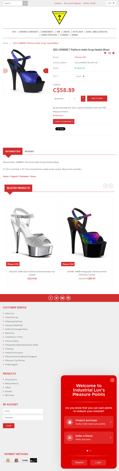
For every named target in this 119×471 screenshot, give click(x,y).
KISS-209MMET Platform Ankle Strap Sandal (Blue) (36, 43)
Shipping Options (13, 321)
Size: (56, 76)
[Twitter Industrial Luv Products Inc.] (56, 298)
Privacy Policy (12, 341)
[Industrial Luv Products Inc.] (59, 17)
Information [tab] (12, 151)
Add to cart (97, 98)
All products (11, 379)
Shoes (33, 176)
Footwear (24, 176)
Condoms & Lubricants (28, 31)
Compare (58, 3)
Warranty (9, 333)
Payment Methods (14, 325)
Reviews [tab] (29, 151)
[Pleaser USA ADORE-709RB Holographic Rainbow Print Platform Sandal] (87, 232)
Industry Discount (14, 352)
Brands (75, 34)
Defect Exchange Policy (16, 329)
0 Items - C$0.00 (89, 3)
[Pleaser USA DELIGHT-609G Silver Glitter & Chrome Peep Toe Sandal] (32, 232)
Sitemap (9, 348)
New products (12, 383)
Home (5, 43)
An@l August (11, 364)
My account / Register (72, 3)
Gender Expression (49, 34)
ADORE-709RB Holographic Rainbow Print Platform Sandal (87, 273)
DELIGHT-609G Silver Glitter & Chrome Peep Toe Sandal (32, 273)
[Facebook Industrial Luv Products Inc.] (50, 298)
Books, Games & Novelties (96, 31)
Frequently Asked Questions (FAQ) (21, 344)
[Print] (113, 53)
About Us (9, 313)
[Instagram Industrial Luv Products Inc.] (68, 298)
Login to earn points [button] (63, 121)
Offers (8, 387)
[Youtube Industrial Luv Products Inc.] (62, 298)
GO (25, 3)
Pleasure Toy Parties (15, 360)
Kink (58, 31)
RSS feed (9, 395)
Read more (58, 115)
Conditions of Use (14, 336)
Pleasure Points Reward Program (21, 356)
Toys (14, 31)
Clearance (64, 34)
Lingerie (66, 31)
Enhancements (48, 31)
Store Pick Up (11, 317)
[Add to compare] (109, 53)
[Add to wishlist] (105, 53)
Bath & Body (78, 31)
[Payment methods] (7, 460)
